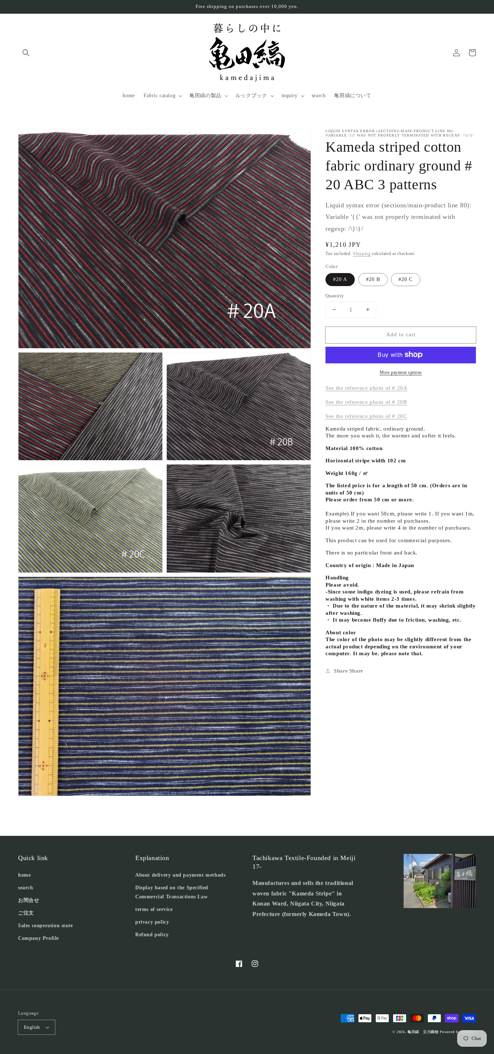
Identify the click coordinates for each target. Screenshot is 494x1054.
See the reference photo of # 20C (366, 416)
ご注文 (26, 913)
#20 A (340, 279)
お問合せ (28, 900)
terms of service (154, 909)
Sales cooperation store (45, 925)
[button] (26, 53)
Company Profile (38, 938)
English (32, 1027)
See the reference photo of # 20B (366, 402)
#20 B (373, 279)
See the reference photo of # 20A (366, 387)
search (25, 887)
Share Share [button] (348, 671)
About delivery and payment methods (180, 875)
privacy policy (152, 922)
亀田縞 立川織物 (423, 1032)
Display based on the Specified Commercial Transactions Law (171, 892)
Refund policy (152, 934)
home (24, 875)
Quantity (334, 295)
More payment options (401, 372)
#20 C (406, 279)
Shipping (362, 253)
